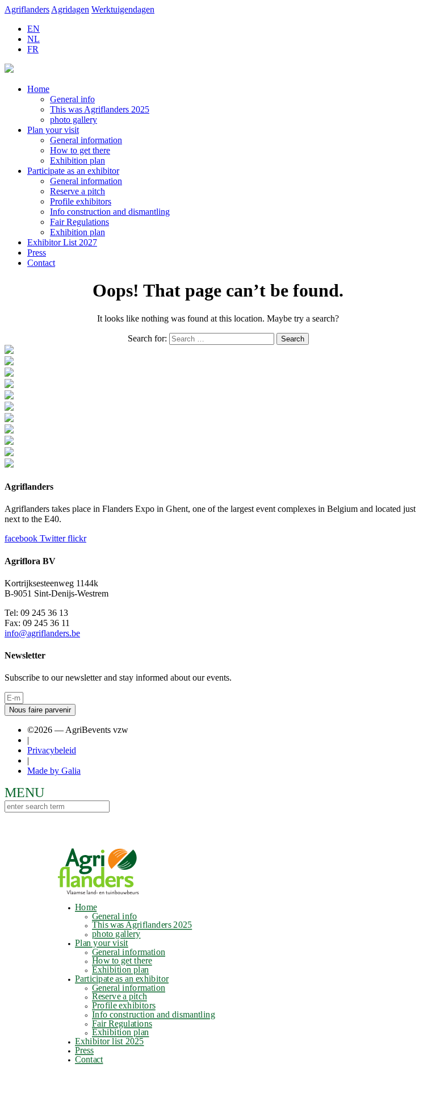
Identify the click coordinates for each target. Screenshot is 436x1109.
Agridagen (70, 9)
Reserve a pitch (77, 191)
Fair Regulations (79, 222)
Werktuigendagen (122, 9)
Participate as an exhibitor (73, 171)
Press (36, 252)
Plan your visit (53, 130)
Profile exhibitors (80, 201)
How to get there (80, 150)
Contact (41, 263)
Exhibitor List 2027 (62, 242)
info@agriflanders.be (42, 633)
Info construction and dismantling (110, 211)
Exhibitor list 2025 (109, 1041)
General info (72, 99)
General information (86, 140)
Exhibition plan (77, 160)
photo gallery (73, 119)
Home (38, 89)
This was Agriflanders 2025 (99, 109)
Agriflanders (27, 9)
